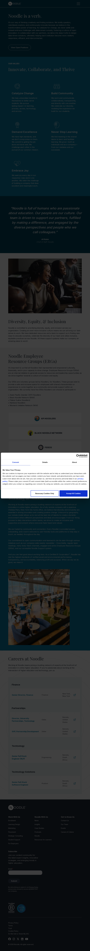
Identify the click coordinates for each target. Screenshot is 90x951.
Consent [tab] (15, 462)
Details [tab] (45, 462)
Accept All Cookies (73, 493)
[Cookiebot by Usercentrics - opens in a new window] (77, 455)
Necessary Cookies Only (44, 493)
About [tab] (74, 462)
